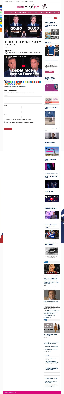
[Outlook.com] (31, 82)
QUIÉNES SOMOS (11, 1)
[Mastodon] (11, 84)
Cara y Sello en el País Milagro (50, 315)
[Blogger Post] (1, 21)
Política (35, 12)
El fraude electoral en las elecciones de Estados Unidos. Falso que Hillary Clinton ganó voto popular (52, 368)
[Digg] (14, 84)
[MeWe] (40, 82)
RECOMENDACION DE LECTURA (51, 378)
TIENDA (22, 1)
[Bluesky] (23, 82)
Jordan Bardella (22, 86)
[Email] (27, 82)
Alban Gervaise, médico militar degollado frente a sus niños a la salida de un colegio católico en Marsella (52, 362)
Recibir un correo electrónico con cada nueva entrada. (15, 125)
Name (5, 105)
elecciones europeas (9, 86)
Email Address (7, 110)
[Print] (16, 84)
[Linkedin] (18, 82)
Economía (41, 12)
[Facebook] (7, 82)
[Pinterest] (36, 82)
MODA (45, 320)
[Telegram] (14, 82)
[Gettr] (38, 82)
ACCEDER (26, 1)
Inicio (10, 12)
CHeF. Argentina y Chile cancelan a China (52, 310)
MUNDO (45, 261)
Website (6, 114)
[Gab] (9, 84)
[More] (20, 84)
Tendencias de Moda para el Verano (51, 349)
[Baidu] (12, 84)
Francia (14, 86)
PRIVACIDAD (31, 1)
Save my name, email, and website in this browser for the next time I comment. (18, 119)
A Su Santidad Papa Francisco (51, 358)
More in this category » (47, 317)
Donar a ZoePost (49, 71)
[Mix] (5, 84)
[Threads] (22, 82)
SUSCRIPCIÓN (18, 1)
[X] (5, 82)
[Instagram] (9, 82)
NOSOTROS (6, 1)
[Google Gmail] (29, 82)
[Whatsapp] (11, 82)
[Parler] (20, 82)
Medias (53, 12)
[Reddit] (33, 82)
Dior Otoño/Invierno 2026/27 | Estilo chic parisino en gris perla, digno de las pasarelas (51, 343)
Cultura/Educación (21, 12)
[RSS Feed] (18, 84)
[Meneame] (7, 84)
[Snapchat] (25, 82)
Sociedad (48, 12)
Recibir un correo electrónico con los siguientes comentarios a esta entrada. (19, 122)
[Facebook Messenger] (12, 82)
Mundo (29, 12)
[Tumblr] (34, 82)
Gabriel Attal (18, 86)
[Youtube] (16, 82)
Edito (14, 12)
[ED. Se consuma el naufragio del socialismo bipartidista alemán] (52, 295)
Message (6, 95)
